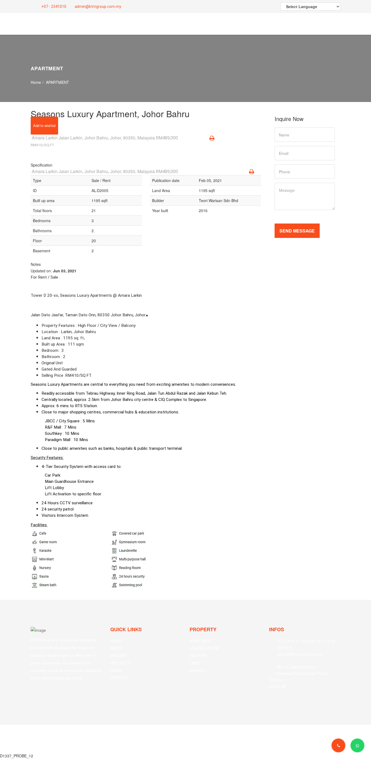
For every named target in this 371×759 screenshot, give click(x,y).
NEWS (115, 670)
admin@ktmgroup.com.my (97, 6)
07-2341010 (287, 641)
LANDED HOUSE (204, 648)
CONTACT (119, 677)
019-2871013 (313, 641)
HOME (116, 640)
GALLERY (118, 655)
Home (36, 82)
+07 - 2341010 (53, 6)
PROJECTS (120, 663)
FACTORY (198, 655)
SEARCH (197, 670)
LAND (195, 663)
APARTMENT (201, 640)
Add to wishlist (44, 125)
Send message (297, 231)
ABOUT (116, 648)
